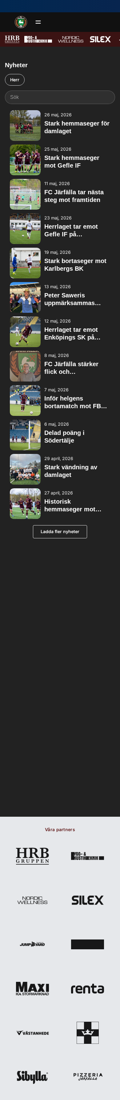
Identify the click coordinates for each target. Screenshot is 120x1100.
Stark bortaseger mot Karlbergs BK (75, 265)
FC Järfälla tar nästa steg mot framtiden (74, 196)
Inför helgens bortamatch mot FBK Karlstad (74, 402)
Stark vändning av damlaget (70, 471)
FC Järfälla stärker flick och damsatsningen (71, 368)
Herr (14, 79)
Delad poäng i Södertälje (64, 436)
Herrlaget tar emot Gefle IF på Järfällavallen (71, 230)
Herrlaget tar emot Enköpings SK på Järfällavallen (71, 334)
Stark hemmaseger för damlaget (77, 127)
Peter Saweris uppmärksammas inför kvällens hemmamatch (69, 299)
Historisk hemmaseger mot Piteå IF (69, 505)
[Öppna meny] (38, 22)
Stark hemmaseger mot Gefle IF (71, 161)
